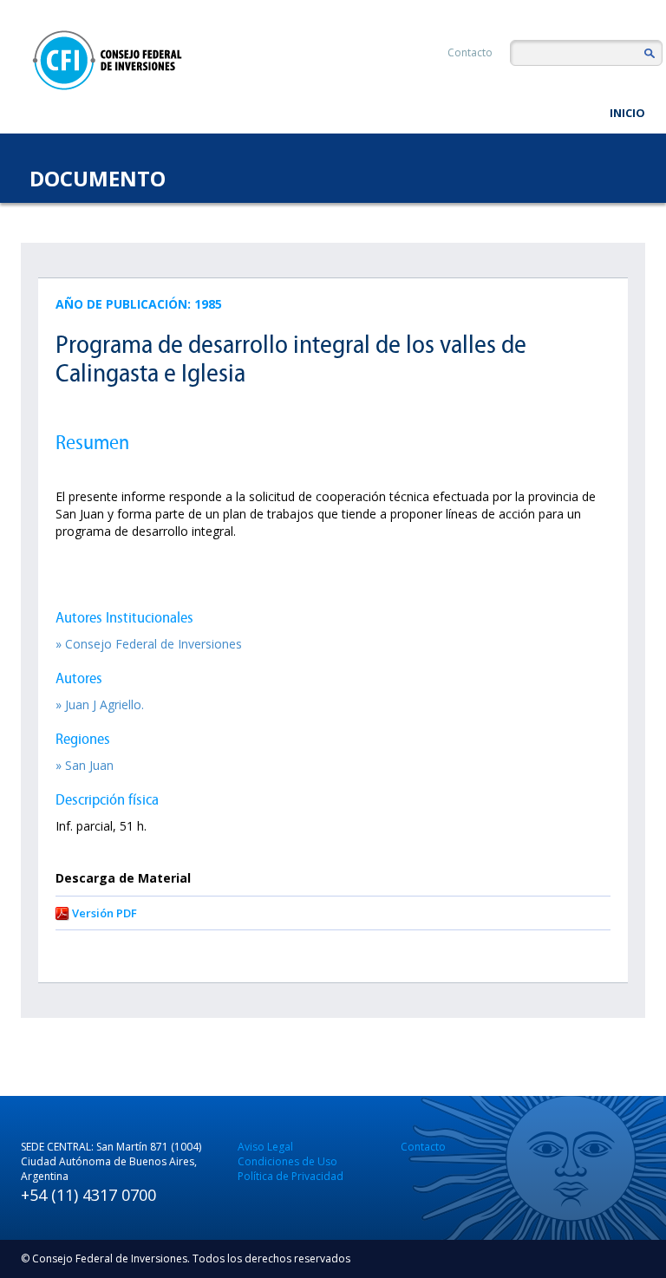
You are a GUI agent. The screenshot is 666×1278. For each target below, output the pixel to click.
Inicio (627, 113)
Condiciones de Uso (287, 1161)
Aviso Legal (265, 1146)
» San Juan (85, 765)
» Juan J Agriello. (100, 704)
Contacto (470, 52)
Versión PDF (104, 913)
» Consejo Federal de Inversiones (149, 644)
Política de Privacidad (290, 1176)
